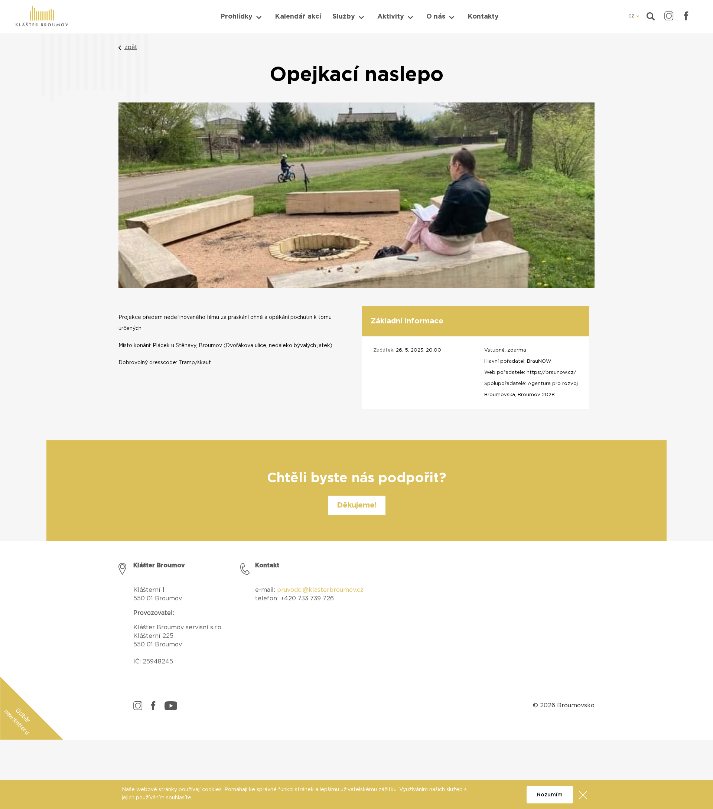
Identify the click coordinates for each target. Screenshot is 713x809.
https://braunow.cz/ (551, 372)
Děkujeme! (357, 505)
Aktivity (390, 16)
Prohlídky (236, 16)
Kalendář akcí (298, 16)
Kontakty (483, 16)
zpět (130, 46)
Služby (343, 16)
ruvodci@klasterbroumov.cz (322, 590)
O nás (435, 16)
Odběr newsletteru (17, 721)
